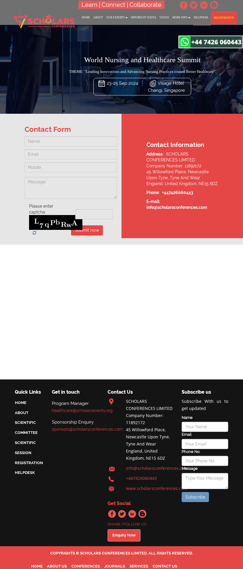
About (21, 413)
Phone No (191, 451)
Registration (29, 463)
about (98, 17)
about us (57, 566)
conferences (85, 566)
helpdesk (201, 17)
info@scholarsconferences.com (157, 468)
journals (114, 566)
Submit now (87, 230)
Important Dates (143, 17)
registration (224, 17)
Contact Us (165, 566)
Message (190, 468)
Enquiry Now (124, 535)
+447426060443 (141, 478)
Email (186, 434)
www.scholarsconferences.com (156, 488)
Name (187, 417)
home (86, 17)
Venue (164, 17)
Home (20, 402)
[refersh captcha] (34, 232)
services (139, 566)
